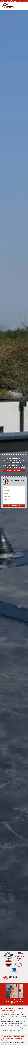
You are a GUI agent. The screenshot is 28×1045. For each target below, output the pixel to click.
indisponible (6, 1)
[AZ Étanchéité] (7, 6)
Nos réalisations (14, 471)
